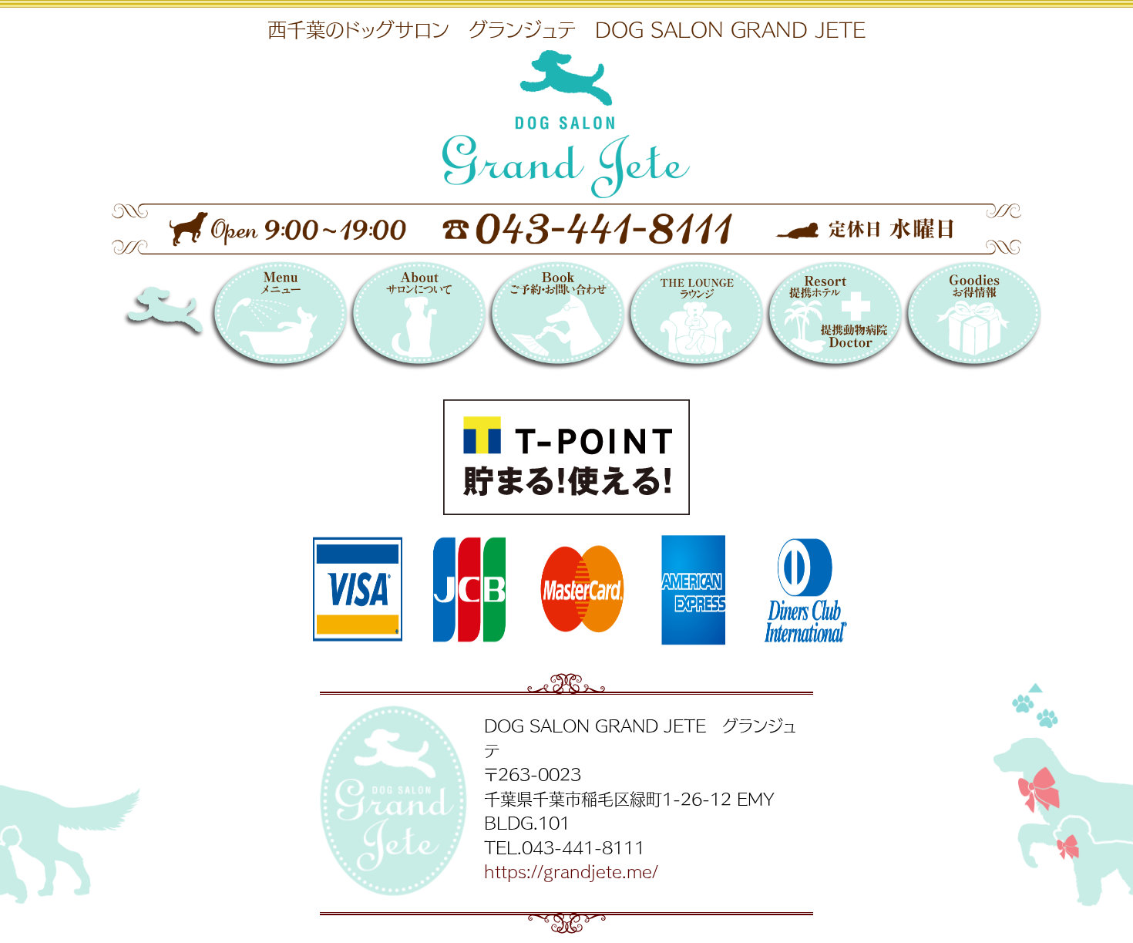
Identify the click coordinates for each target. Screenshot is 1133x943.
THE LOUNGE (694, 318)
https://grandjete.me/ (571, 870)
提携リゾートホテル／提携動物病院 (833, 318)
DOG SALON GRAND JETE (192, 318)
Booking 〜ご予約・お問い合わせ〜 (555, 318)
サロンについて (417, 318)
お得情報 (972, 318)
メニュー (278, 318)
